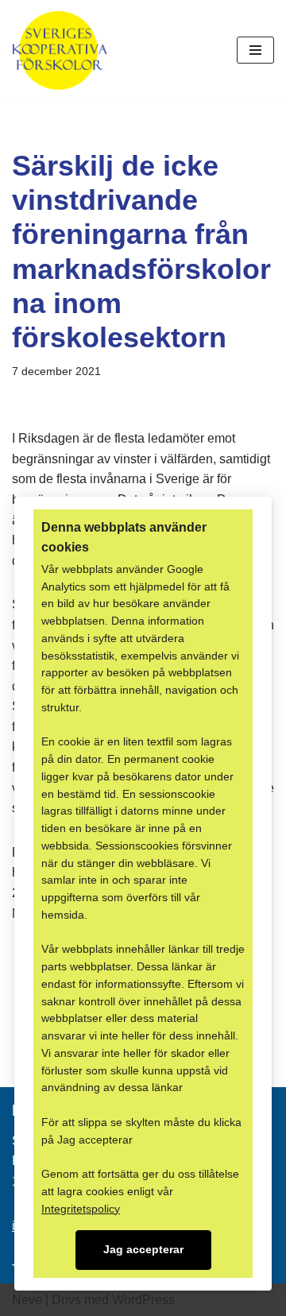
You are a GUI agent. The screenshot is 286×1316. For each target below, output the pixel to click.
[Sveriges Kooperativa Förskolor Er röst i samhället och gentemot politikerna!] (59, 50)
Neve (27, 1299)
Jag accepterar (143, 1250)
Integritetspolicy (80, 1209)
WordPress (143, 1299)
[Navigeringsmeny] (255, 50)
